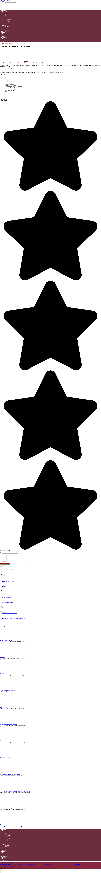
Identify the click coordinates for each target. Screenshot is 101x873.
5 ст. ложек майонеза (9, 83)
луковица (2, 864)
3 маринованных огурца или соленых (13, 86)
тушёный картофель (4, 866)
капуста (88, 862)
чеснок (10, 866)
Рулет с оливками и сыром (6, 824)
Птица (6, 20)
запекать (84, 862)
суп (87, 864)
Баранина (9, 16)
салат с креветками (62, 864)
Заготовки (4, 37)
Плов (3, 32)
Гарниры (4, 25)
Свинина (9, 17)
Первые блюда (5, 11)
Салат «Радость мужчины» (6, 673)
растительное (55, 864)
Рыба (6, 14)
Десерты (4, 28)
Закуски (4, 35)
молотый (7, 864)
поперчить (42, 864)
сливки (67, 864)
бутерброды (60, 862)
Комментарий (3, 561)
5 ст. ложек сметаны (9, 81)
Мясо (6, 15)
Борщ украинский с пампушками (7, 808)
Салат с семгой (48, 862)
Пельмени (2, 657)
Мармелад (40, 862)
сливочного (72, 864)
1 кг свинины (8, 80)
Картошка (7, 26)
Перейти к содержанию (5, 0)
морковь (13, 864)
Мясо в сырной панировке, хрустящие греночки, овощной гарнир (15, 791)
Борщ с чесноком (4, 707)
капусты (92, 862)
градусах (68, 862)
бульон (55, 862)
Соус (6, 27)
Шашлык (4, 33)
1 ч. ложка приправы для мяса (11, 89)
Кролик (30, 862)
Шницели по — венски (5, 740)
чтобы (18, 866)
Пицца (3, 36)
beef (1, 862)
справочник (78, 864)
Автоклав (10, 863)
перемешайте (27, 864)
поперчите (37, 864)
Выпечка (7, 30)
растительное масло (9, 90)
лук (95, 863)
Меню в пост (5, 39)
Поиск (1, 566)
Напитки (4, 38)
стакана (83, 864)
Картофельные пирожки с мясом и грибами (10, 774)
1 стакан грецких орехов (10, 85)
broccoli (4, 862)
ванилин (64, 862)
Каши (6, 24)
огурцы (21, 864)
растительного (48, 864)
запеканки (80, 862)
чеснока (15, 866)
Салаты (4, 31)
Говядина (9, 19)
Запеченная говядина (24, 862)
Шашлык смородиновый (5, 757)
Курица (8, 21)
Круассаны (35, 862)
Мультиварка (5, 41)
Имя (1, 552)
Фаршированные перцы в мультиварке (8, 724)
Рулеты (6, 22)
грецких (76, 862)
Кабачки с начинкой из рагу (6, 640)
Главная (4, 10)
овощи (17, 864)
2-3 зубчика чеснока (9, 84)
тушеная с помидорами (92, 864)
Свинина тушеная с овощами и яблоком (9, 690)
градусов (72, 862)
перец (32, 864)
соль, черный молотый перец (11, 87)
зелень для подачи (9, 91)
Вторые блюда (5, 13)
